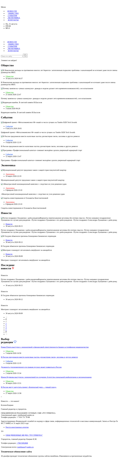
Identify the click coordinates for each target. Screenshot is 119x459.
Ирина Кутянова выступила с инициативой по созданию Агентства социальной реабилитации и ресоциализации (46, 377)
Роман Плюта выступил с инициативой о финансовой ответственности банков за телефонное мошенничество (45, 347)
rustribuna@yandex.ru (25, 447)
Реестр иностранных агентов (17, 427)
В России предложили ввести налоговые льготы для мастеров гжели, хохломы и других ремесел (39, 357)
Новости (9, 224)
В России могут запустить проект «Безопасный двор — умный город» (28, 387)
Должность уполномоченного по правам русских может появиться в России (31, 367)
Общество (10, 76)
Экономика (10, 174)
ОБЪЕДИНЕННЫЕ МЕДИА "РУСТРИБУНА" (24, 435)
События (9, 126)
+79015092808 (22, 443)
